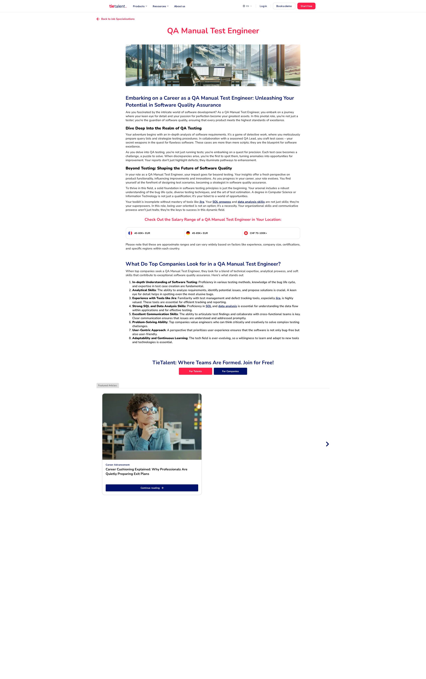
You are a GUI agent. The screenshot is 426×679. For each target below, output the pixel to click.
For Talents (195, 371)
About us (179, 6)
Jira (202, 202)
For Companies (230, 371)
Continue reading (150, 488)
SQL (209, 306)
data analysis (227, 306)
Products (139, 6)
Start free (306, 5)
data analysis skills (251, 202)
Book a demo (284, 5)
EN (247, 6)
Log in (263, 5)
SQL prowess (222, 202)
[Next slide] (327, 444)
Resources (159, 6)
